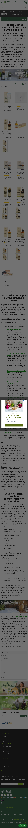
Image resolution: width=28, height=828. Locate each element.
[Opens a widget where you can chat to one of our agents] (22, 825)
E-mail (6, 419)
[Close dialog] (24, 401)
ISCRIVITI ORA (14, 425)
